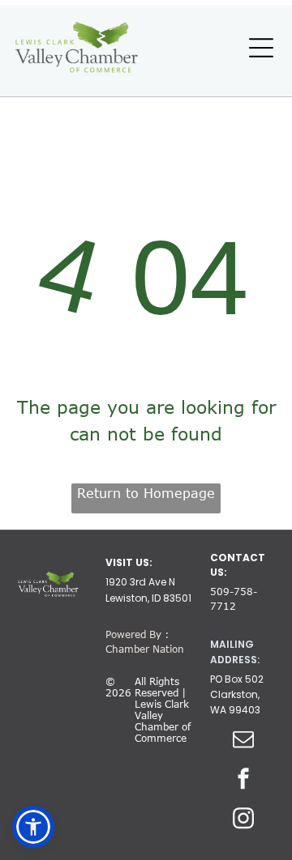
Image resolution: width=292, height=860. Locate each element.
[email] (243, 741)
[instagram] (243, 821)
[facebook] (243, 781)
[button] (33, 827)
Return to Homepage (146, 493)
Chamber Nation (144, 648)
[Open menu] (261, 48)
